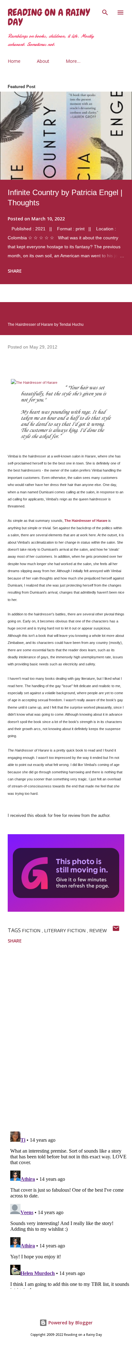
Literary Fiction (65, 930)
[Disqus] (70, 1043)
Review (98, 930)
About (43, 61)
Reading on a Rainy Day (49, 17)
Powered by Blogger (70, 1323)
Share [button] (15, 271)
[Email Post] (116, 930)
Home (14, 61)
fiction (32, 930)
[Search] (105, 11)
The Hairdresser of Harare (85, 520)
